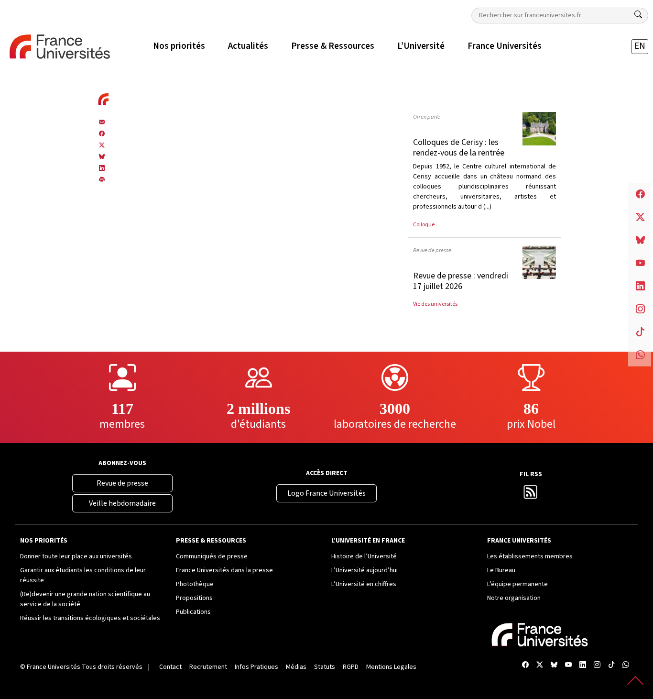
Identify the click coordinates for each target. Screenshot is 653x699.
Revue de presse (432, 250)
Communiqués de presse (212, 556)
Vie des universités (435, 304)
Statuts (324, 667)
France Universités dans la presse (224, 570)
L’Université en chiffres (363, 584)
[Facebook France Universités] (102, 133)
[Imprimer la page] (102, 179)
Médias (296, 667)
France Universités (53, 667)
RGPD (351, 667)
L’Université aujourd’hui (364, 570)
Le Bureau (501, 570)
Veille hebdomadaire (122, 503)
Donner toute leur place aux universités (76, 556)
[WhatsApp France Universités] (626, 665)
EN (639, 46)
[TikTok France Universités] (611, 665)
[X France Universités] (102, 145)
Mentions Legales (391, 667)
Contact (170, 667)
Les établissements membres (530, 556)
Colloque (424, 224)
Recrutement (208, 667)
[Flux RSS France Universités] (530, 495)
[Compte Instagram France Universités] (597, 665)
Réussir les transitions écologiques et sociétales (90, 618)
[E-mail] (102, 122)
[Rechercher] (638, 15)
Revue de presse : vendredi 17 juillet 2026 (460, 281)
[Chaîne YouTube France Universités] (568, 665)
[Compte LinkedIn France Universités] (583, 665)
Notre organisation (514, 598)
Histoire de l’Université (364, 556)
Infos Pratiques (256, 667)
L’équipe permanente (517, 584)
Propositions (194, 598)
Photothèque (195, 584)
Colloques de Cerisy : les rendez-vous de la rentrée (458, 147)
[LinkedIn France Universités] (102, 168)
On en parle (426, 116)
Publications (193, 612)
